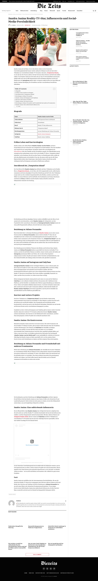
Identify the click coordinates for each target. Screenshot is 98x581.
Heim (17, 10)
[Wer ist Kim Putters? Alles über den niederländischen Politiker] (80, 74)
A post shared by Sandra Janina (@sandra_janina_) (32, 462)
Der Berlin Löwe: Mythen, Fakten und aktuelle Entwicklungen (80, 141)
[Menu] (95, 10)
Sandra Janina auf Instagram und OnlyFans (27, 97)
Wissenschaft (71, 10)
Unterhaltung (33, 10)
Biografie (18, 91)
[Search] (93, 10)
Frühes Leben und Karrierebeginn (24, 92)
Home (25, 572)
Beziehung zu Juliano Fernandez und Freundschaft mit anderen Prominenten (35, 103)
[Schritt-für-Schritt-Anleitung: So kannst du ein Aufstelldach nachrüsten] (57, 519)
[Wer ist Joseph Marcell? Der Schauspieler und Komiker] (57, 537)
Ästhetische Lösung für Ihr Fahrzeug (15, 527)
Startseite (10, 14)
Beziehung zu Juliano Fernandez (24, 96)
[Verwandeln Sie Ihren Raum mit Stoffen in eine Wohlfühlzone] (72, 34)
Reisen (46, 10)
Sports (58, 10)
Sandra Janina (44, 233)
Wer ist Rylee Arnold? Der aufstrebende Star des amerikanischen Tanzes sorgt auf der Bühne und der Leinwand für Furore (17, 546)
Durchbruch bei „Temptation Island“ (25, 94)
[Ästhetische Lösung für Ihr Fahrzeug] (17, 519)
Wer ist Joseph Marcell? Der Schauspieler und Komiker (55, 544)
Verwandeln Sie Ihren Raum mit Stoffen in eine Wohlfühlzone (82, 34)
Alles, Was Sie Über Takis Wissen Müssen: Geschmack (80, 102)
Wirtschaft (52, 10)
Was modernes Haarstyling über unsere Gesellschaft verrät (21, 1)
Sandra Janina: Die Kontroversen (24, 101)
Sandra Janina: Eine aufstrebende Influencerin (28, 104)
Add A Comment (37, 554)
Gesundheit (79, 10)
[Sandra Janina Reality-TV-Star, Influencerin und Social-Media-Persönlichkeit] (37, 47)
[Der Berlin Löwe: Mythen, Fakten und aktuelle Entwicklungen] (80, 132)
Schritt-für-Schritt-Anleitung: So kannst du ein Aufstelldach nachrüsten (57, 528)
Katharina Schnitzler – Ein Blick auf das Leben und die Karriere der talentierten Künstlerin (83, 42)
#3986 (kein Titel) (57, 1)
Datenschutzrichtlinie (90, 1)
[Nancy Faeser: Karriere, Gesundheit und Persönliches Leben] (72, 58)
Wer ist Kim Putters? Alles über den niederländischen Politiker (80, 83)
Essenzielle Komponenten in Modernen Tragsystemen (36, 527)
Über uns (64, 1)
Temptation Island (52, 73)
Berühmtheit (28, 25)
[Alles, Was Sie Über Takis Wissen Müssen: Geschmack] (80, 94)
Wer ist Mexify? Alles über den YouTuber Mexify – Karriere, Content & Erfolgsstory (81, 121)
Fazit (19, 106)
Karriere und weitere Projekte (23, 99)
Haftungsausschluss (80, 1)
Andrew (14, 25)
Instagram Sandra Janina (21, 416)
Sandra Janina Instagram (44, 134)
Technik (64, 10)
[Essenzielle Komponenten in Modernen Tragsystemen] (37, 519)
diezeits (55, 576)
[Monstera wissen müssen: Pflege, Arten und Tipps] (72, 51)
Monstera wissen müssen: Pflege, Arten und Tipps (82, 50)
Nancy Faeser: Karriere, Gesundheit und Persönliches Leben (82, 58)
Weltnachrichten (24, 10)
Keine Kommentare (37, 25)
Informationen (18, 151)
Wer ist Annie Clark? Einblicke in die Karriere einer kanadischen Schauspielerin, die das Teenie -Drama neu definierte (37, 546)
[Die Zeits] (49, 6)
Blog (41, 10)
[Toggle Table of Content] (53, 89)
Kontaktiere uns (71, 1)
